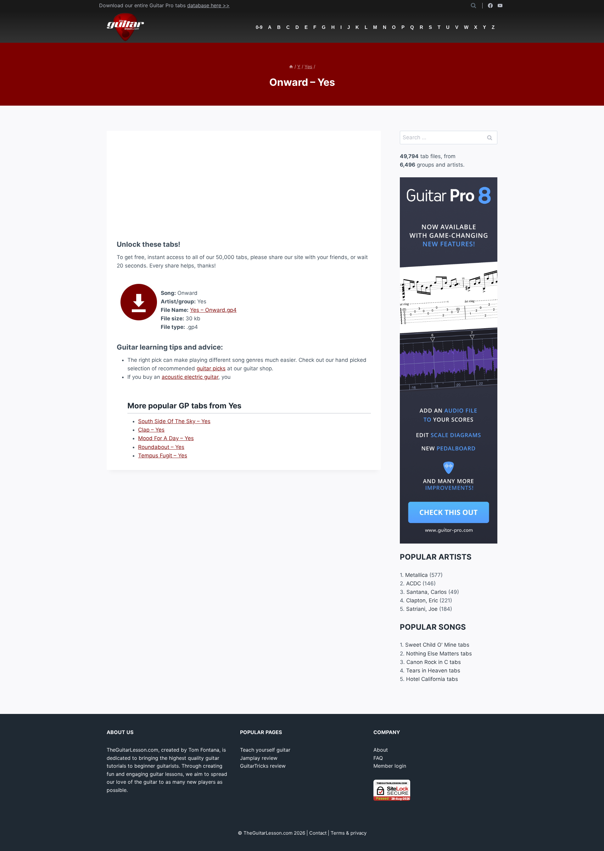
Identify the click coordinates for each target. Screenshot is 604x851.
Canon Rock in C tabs (433, 662)
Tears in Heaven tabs (433, 670)
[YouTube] (500, 6)
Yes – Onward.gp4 (213, 310)
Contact (318, 833)
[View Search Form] (473, 5)
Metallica (416, 575)
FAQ (378, 758)
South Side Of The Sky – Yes (174, 421)
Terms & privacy (348, 833)
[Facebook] (490, 6)
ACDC (413, 583)
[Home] (291, 66)
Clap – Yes (151, 430)
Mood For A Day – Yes (166, 438)
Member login (389, 766)
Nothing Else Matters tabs (439, 653)
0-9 (259, 27)
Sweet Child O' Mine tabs (437, 645)
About (380, 750)
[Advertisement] (244, 185)
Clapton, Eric (422, 600)
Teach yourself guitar (265, 750)
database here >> (208, 5)
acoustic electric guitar (190, 377)
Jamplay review (258, 758)
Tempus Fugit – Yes (162, 455)
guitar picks (211, 368)
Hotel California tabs (432, 679)
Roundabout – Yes (161, 447)
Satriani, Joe (422, 609)
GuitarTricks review (263, 766)
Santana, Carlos (426, 592)
